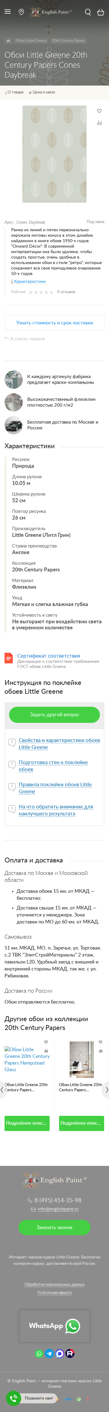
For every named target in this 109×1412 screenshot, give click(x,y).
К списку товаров (28, 339)
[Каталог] (8, 41)
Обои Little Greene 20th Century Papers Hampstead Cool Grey (80, 1088)
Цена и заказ (44, 92)
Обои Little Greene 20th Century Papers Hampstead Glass (26, 1088)
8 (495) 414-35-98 (58, 1201)
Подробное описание (28, 1123)
